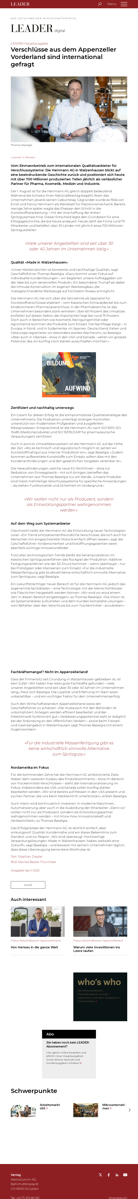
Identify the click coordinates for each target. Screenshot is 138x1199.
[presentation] (8, 1110)
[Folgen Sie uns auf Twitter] (100, 1176)
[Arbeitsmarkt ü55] (38, 1110)
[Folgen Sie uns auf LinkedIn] (117, 1175)
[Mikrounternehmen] (100, 1110)
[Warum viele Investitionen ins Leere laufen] (100, 930)
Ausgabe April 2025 (25, 870)
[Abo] (69, 1054)
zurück (28, 884)
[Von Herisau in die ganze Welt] (38, 930)
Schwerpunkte (34, 1091)
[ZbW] (69, 374)
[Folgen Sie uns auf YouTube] (125, 1176)
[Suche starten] (99, 4)
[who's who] (100, 996)
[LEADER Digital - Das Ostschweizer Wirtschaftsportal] (23, 4)
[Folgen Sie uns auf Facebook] (109, 1175)
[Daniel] (69, 639)
